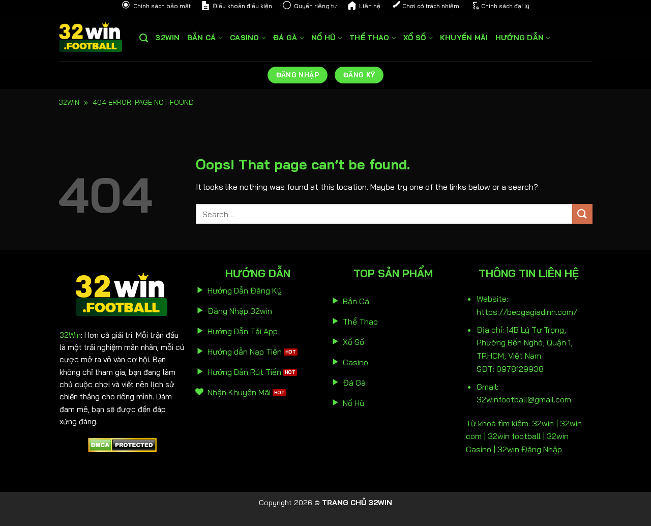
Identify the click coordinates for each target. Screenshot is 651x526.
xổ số (414, 37)
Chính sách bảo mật (162, 6)
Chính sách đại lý (505, 6)
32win (167, 37)
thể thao (369, 37)
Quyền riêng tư (315, 6)
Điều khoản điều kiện (242, 6)
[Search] (143, 38)
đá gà (285, 37)
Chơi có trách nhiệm (430, 6)
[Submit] (582, 214)
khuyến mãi (464, 37)
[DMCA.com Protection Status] (122, 444)
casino (244, 37)
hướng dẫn (519, 37)
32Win (70, 335)
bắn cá (201, 37)
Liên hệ (369, 6)
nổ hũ (323, 37)
